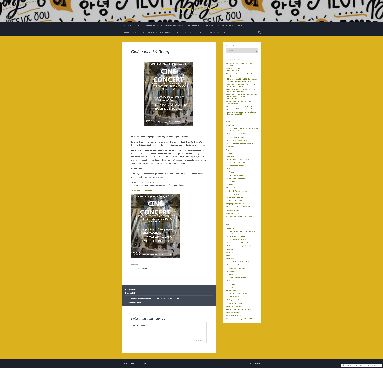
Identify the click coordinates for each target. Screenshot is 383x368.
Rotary (231, 172)
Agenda (241, 25)
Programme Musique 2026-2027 (239, 207)
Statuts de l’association (237, 200)
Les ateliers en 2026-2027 (238, 140)
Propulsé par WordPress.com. (134, 363)
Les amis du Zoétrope (237, 162)
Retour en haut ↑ (254, 363)
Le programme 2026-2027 (170, 25)
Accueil (127, 25)
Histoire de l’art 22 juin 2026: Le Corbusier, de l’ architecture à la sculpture (242, 80)
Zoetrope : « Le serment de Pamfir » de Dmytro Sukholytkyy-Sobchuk (153, 299)
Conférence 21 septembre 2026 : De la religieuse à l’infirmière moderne (241, 75)
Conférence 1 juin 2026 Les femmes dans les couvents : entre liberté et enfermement (242, 96)
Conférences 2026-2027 (237, 134)
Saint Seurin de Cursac (237, 178)
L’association (224, 25)
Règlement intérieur (236, 197)
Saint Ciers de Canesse (237, 175)
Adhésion (209, 25)
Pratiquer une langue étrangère (241, 143)
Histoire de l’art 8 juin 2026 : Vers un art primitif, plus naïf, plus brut (241, 90)
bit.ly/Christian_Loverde (141, 190)
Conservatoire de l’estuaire (239, 159)
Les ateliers (182, 32)
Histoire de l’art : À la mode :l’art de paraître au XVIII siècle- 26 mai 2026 (240, 108)
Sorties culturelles (218, 32)
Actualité (131, 293)
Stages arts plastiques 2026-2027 (240, 216)
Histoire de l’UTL (235, 194)
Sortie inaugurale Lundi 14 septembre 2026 (237, 70)
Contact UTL (148, 32)
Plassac (232, 169)
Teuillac (232, 182)
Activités (192, 25)
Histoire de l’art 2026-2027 (238, 137)
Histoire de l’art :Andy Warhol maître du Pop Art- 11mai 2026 (241, 113)
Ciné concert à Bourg (150, 51)
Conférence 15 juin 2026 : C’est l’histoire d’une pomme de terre (241, 85)
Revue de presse (131, 32)
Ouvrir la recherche (259, 32)
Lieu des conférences (146, 25)
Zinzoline (232, 185)
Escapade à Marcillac (135, 302)
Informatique (166, 32)
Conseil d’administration (238, 191)
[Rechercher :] (242, 50)
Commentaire (198, 340)
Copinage (197, 32)
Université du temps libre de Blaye (191, 9)
